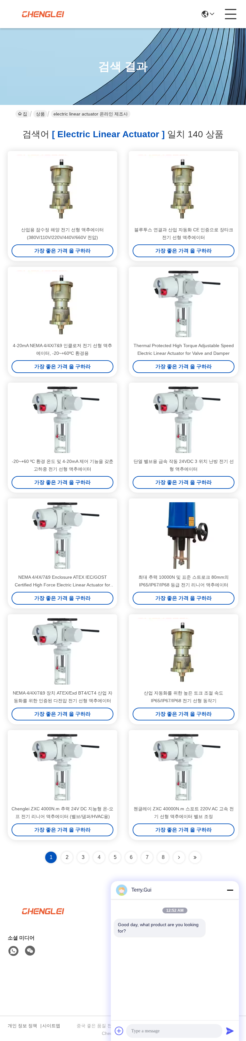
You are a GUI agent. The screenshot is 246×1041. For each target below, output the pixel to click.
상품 (40, 113)
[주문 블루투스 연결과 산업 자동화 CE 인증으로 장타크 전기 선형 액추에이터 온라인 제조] (183, 188)
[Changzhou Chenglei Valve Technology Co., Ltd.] (43, 14)
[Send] (230, 1031)
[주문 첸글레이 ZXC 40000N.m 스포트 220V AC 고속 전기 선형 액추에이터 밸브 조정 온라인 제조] (183, 767)
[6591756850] (13, 951)
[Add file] (119, 1031)
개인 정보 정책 (22, 1025)
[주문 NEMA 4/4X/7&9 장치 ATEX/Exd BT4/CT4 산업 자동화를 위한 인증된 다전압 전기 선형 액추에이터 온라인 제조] (62, 651)
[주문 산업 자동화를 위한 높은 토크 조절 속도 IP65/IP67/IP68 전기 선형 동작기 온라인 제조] (183, 651)
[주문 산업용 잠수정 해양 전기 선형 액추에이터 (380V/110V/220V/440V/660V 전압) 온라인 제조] (62, 188)
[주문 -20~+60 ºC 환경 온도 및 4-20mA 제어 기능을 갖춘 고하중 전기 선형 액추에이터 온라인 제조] (62, 419)
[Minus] (230, 890)
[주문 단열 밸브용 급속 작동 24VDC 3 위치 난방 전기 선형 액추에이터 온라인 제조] (183, 419)
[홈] (43, 919)
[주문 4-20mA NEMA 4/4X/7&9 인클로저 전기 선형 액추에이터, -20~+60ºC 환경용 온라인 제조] (62, 304)
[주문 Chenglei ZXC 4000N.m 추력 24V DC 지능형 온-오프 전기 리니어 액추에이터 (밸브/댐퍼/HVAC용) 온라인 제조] (62, 767)
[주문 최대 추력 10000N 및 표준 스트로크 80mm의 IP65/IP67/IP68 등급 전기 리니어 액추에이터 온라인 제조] (183, 535)
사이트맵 (51, 1025)
